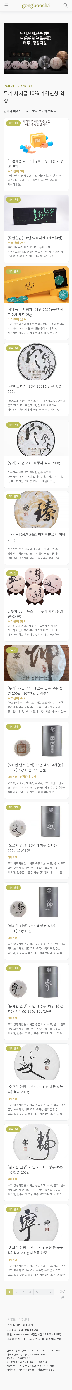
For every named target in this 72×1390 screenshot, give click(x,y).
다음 (62, 1291)
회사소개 (11, 1369)
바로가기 (28, 1325)
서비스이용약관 (26, 1369)
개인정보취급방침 (46, 1369)
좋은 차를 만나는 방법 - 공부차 (36, 5)
